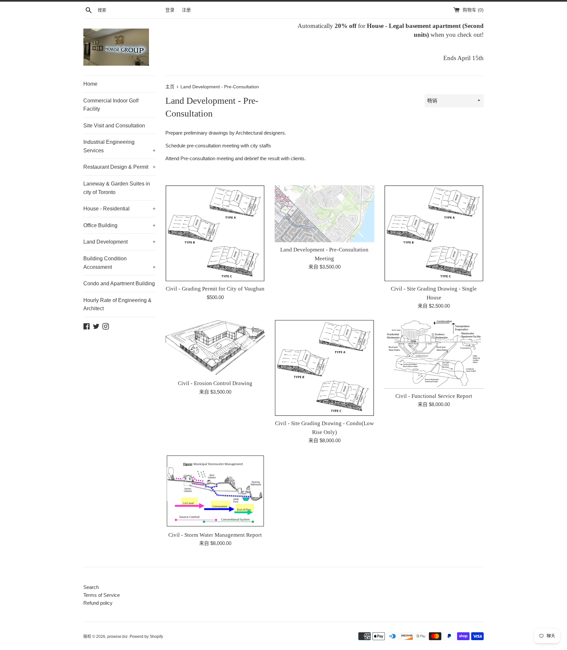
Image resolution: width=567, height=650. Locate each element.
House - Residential (119, 208)
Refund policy (98, 603)
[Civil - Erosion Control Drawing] (215, 348)
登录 (170, 10)
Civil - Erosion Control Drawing (215, 383)
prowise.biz (117, 636)
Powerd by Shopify (146, 636)
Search (91, 587)
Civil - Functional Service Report (433, 396)
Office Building (119, 225)
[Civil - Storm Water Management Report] (215, 491)
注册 (186, 10)
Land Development (119, 242)
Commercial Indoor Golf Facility (110, 105)
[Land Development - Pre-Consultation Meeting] (324, 213)
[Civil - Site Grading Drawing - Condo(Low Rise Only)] (324, 368)
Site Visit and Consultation (114, 125)
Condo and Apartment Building (119, 283)
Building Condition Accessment (119, 263)
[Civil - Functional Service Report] (434, 354)
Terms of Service (101, 595)
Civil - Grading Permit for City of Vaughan (215, 289)
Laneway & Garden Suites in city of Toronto (116, 188)
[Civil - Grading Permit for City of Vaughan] (215, 233)
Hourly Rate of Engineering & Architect (117, 304)
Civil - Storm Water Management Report (215, 535)
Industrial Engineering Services (119, 146)
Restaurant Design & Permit (119, 167)
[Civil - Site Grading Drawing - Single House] (434, 233)
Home (90, 84)
